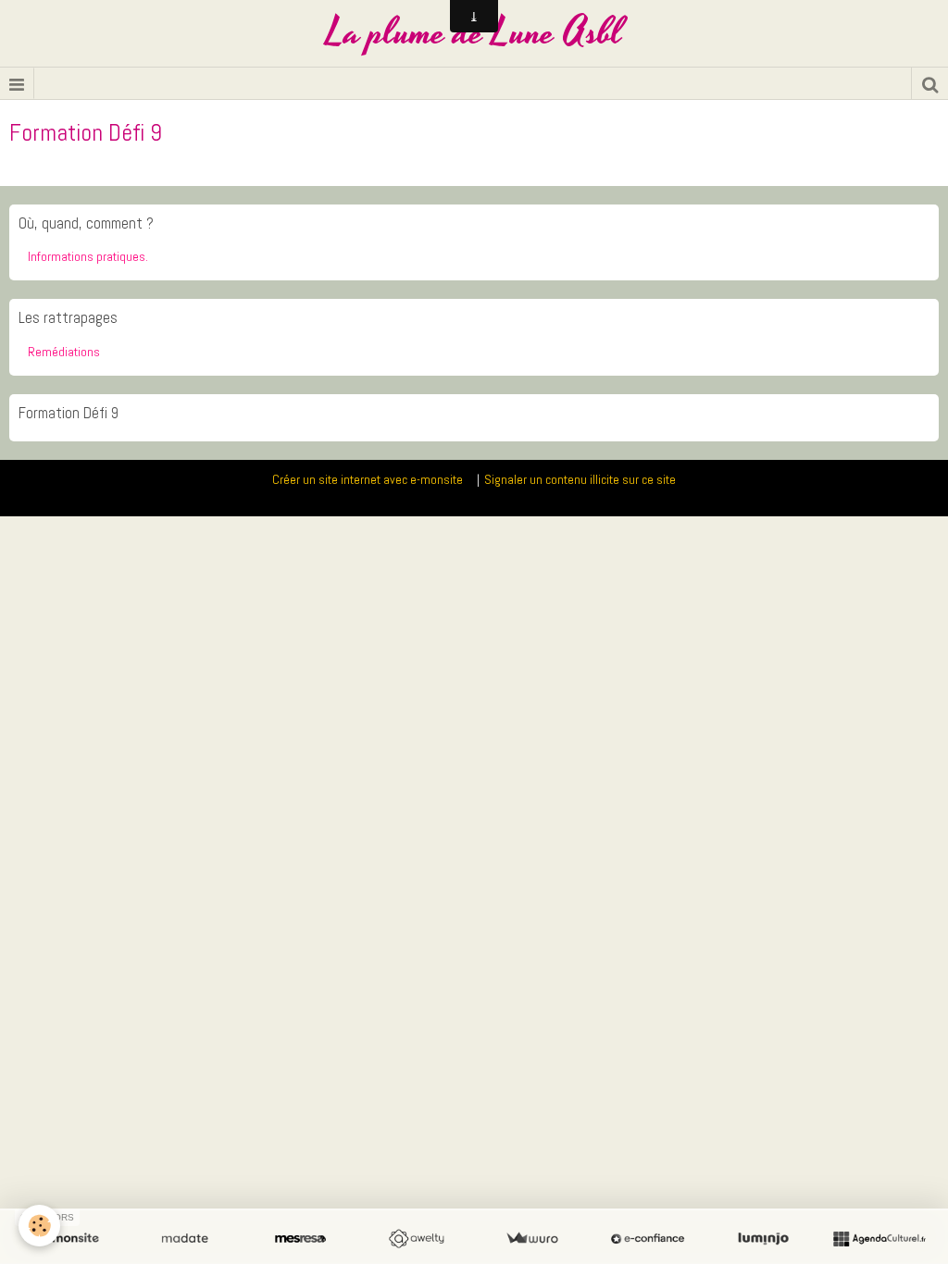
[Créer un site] (69, 1239)
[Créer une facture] (531, 1239)
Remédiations (64, 351)
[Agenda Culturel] (879, 1239)
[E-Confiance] (647, 1239)
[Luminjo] (763, 1239)
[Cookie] (39, 1225)
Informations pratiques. (88, 256)
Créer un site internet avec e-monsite (367, 479)
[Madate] (184, 1239)
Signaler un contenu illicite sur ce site (580, 479)
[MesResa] (300, 1239)
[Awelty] (416, 1239)
